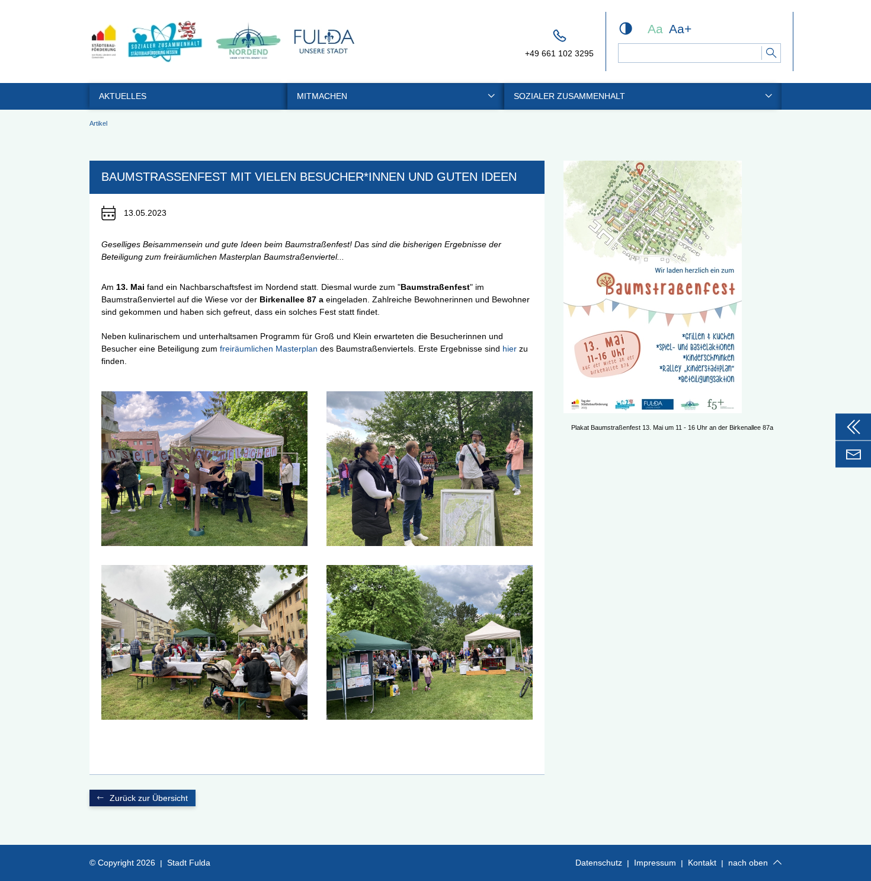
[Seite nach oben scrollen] (777, 863)
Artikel (98, 123)
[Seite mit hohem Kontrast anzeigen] (626, 28)
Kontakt (702, 862)
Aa (655, 29)
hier (510, 348)
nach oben (748, 862)
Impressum (655, 862)
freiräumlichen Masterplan (269, 348)
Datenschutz (598, 862)
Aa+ (680, 29)
